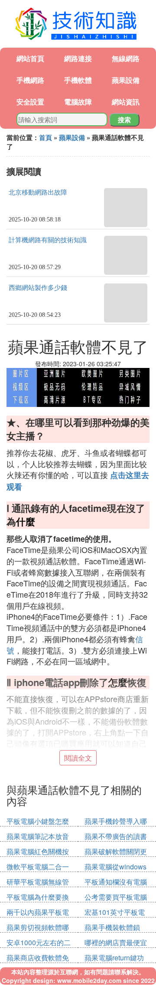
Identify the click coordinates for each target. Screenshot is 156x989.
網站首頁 (30, 58)
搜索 (124, 119)
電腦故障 (78, 102)
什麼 (25, 521)
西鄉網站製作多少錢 (38, 287)
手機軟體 (78, 80)
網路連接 (78, 58)
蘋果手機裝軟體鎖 (112, 927)
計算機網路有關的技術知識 (48, 240)
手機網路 (30, 80)
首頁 (45, 137)
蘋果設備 (126, 80)
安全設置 (30, 102)
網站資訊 (126, 102)
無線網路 (126, 58)
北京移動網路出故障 (38, 192)
